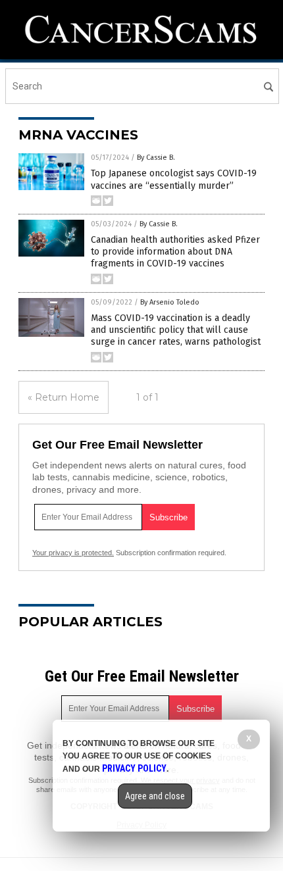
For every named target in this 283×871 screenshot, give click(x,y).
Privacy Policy (134, 768)
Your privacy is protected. (73, 553)
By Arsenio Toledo (169, 302)
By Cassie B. (156, 157)
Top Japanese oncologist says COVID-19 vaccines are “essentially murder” (174, 179)
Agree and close (155, 796)
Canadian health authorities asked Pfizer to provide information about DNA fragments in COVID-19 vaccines (175, 251)
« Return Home (63, 397)
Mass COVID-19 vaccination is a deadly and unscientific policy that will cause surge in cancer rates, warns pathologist (176, 329)
